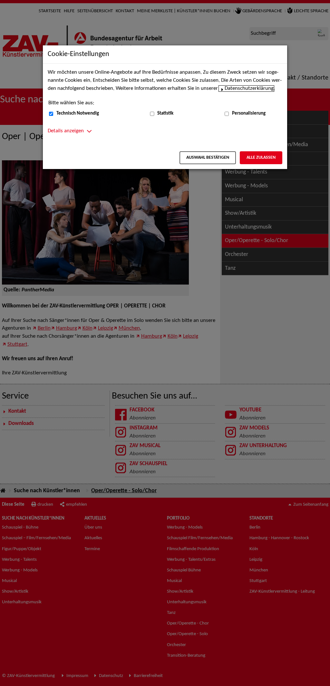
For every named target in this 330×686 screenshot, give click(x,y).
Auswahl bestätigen (207, 157)
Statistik (165, 113)
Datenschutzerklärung (249, 88)
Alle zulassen (261, 157)
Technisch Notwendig (77, 113)
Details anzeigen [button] (66, 131)
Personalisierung (249, 113)
